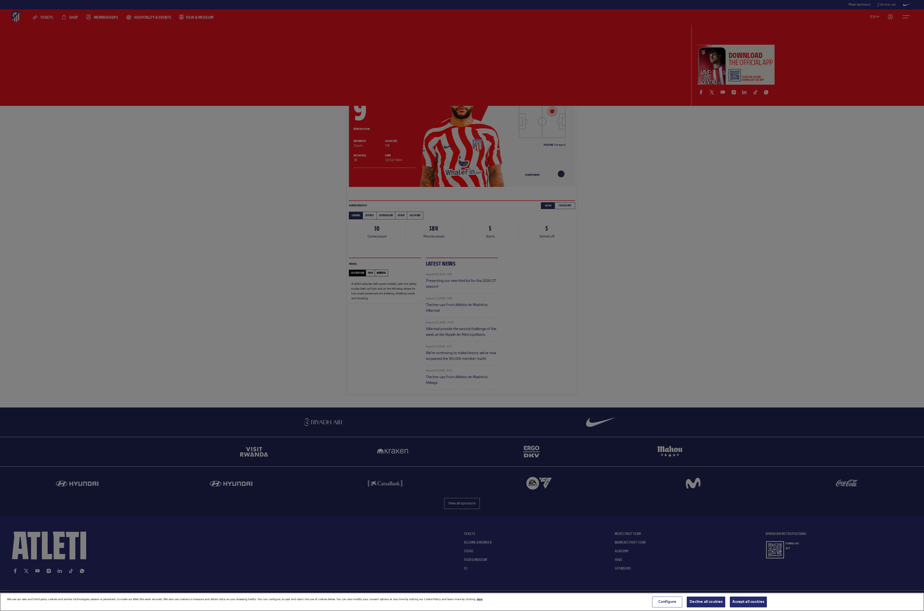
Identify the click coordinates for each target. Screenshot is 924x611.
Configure (667, 602)
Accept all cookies (748, 602)
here (479, 599)
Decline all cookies (706, 602)
